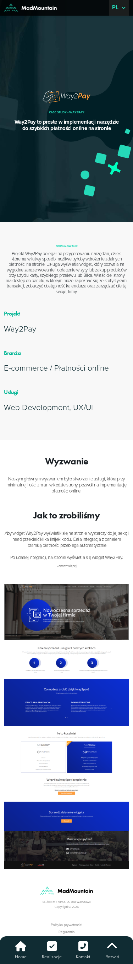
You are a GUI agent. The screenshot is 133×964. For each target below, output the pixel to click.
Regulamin (66, 932)
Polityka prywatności (66, 925)
